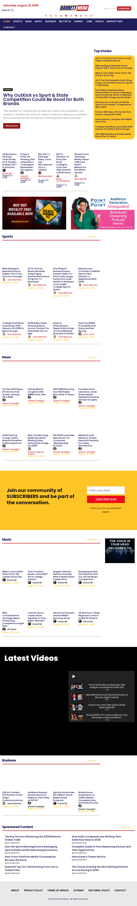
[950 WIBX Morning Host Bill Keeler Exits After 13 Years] (64, 375)
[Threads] (81, 16)
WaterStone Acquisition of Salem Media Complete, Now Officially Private (88, 797)
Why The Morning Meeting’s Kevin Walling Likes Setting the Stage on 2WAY (38, 440)
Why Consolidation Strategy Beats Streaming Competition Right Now (13, 619)
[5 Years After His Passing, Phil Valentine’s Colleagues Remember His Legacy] (27, 143)
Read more (12, 125)
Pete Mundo (80, 178)
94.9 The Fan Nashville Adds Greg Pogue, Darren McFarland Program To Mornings (114, 83)
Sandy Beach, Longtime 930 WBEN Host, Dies (113, 120)
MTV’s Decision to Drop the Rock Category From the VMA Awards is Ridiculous (63, 163)
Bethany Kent (45, 176)
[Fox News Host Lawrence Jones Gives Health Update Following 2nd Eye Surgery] (89, 375)
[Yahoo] (91, 16)
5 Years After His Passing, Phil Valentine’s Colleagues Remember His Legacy (27, 162)
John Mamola (14, 279)
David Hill (7, 173)
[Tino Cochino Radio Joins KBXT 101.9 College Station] (39, 558)
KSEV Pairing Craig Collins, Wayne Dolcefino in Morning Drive (12, 439)
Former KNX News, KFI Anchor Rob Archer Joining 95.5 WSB (113, 113)
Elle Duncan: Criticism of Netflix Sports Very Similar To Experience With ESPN (113, 104)
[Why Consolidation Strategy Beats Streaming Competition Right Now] (13, 599)
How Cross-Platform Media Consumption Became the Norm (30, 858)
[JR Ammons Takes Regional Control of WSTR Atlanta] (89, 599)
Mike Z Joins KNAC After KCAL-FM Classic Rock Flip (113, 74)
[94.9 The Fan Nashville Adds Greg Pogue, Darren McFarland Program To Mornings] (39, 255)
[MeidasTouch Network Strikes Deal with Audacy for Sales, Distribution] (89, 421)
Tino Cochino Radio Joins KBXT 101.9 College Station (38, 575)
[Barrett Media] (73, 8)
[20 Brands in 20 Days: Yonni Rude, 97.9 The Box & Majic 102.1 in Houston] (9, 143)
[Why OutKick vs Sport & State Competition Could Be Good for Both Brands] (46, 69)
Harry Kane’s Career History (89, 856)
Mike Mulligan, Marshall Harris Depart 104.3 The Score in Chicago (113, 66)
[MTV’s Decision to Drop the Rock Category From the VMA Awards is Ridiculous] (63, 143)
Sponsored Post (12, 842)
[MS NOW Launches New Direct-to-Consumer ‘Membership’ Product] (64, 421)
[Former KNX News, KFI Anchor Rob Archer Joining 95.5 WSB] (13, 375)
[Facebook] (46, 16)
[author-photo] (4, 170)
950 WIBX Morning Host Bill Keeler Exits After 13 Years (113, 135)
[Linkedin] (61, 16)
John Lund (88, 334)
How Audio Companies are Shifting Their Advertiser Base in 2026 (96, 838)
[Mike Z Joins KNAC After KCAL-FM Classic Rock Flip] (13, 558)
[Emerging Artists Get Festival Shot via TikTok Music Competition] (89, 558)
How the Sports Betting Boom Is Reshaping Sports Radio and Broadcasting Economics (31, 848)
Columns (8, 89)
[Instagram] (56, 16)
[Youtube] (66, 16)
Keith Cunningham (63, 179)
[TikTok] (71, 16)
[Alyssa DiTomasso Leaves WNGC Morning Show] (64, 599)
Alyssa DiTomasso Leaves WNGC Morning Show (63, 615)
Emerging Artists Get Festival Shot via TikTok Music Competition (88, 575)
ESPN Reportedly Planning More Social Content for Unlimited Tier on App (38, 328)
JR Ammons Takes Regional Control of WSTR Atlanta (89, 615)
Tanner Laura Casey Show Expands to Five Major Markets (37, 616)
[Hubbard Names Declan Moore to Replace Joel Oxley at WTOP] (39, 778)
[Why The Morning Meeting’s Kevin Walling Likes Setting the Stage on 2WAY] (39, 421)
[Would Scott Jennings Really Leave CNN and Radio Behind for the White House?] (81, 143)
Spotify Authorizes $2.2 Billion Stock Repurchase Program (64, 796)
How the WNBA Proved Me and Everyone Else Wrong (87, 327)
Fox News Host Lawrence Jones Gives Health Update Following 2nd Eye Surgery (88, 394)
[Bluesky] (76, 16)
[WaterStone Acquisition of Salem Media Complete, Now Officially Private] (89, 778)
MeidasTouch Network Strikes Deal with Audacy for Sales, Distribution (88, 440)
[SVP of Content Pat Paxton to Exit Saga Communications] (13, 778)
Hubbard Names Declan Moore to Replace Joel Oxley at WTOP (38, 796)
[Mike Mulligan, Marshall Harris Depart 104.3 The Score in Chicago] (13, 255)
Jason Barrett (14, 803)
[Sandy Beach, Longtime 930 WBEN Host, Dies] (39, 375)
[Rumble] (86, 16)
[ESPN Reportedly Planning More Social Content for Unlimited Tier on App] (39, 309)
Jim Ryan (11, 629)
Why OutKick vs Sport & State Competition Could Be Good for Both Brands (43, 99)
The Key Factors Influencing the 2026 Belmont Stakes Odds (33, 838)
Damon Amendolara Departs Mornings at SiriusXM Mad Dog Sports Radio (63, 328)
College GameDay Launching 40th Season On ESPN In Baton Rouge (114, 127)
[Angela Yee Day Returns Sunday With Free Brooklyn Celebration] (64, 558)
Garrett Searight (24, 177)
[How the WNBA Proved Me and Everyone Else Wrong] (89, 309)
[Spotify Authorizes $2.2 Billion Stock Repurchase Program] (64, 778)
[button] (8, 10)
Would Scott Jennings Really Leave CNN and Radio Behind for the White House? (81, 163)
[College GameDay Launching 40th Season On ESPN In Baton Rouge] (13, 309)
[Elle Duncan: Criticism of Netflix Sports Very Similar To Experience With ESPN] (89, 255)
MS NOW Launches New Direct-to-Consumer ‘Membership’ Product (63, 440)
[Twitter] (51, 16)
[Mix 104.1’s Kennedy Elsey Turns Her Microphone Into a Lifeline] (45, 143)
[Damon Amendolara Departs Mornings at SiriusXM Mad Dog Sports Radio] (64, 309)
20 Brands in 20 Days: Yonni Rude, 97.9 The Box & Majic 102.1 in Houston (9, 161)
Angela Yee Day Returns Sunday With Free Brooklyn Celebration (64, 575)
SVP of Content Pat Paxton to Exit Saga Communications (113, 59)
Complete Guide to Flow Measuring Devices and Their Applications (101, 848)
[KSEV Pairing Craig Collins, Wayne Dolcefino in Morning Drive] (13, 421)
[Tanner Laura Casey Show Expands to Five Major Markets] (39, 599)
